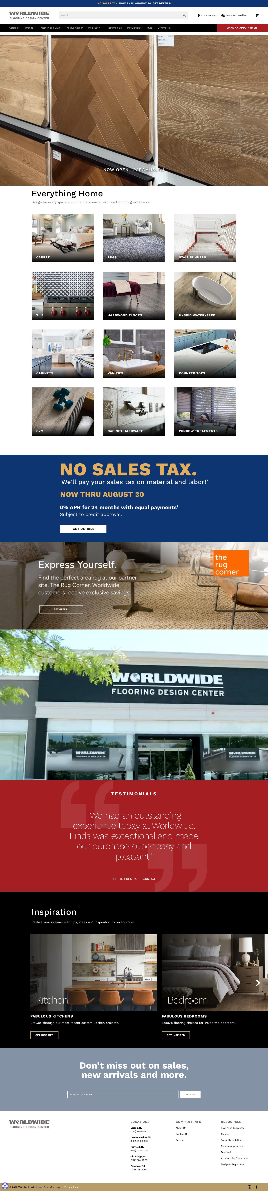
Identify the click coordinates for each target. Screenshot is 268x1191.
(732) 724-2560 (138, 1160)
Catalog (13, 27)
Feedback (226, 1152)
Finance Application (232, 1146)
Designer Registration (233, 1164)
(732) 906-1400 (138, 1131)
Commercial (164, 27)
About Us (181, 1128)
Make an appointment (242, 27)
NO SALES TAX (107, 3)
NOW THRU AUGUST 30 (135, 3)
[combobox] (123, 15)
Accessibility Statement (234, 1158)
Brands (29, 27)
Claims (225, 1134)
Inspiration (94, 27)
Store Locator (209, 15)
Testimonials (115, 27)
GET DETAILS (162, 3)
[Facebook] (256, 1187)
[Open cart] (257, 15)
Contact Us (182, 1134)
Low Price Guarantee (233, 1128)
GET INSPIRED (44, 1035)
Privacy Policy (72, 1187)
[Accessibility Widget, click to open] (5, 1185)
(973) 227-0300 (138, 1150)
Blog (149, 27)
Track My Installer (236, 15)
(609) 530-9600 (139, 1141)
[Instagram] (249, 1187)
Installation (134, 27)
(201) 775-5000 (138, 1169)
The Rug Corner (74, 27)
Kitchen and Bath (50, 27)
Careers (180, 1140)
